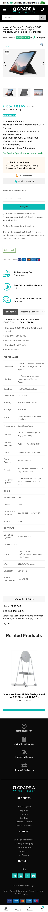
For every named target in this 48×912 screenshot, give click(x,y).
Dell (8, 623)
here (32, 226)
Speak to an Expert (26, 181)
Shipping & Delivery (24, 757)
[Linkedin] (33, 875)
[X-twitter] (20, 875)
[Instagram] (27, 875)
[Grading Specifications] (24, 739)
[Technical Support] (24, 726)
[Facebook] (14, 875)
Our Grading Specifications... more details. (23, 153)
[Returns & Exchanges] (24, 765)
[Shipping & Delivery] (24, 752)
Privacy (5, 891)
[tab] (10, 312)
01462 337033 (18, 238)
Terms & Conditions (18, 891)
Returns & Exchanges (24, 770)
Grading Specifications (24, 744)
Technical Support (24, 731)
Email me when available (14, 190)
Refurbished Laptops (22, 618)
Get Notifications (25, 176)
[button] (4, 10)
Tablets (37, 618)
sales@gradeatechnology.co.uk (27, 235)
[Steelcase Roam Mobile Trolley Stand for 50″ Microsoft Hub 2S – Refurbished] (24, 669)
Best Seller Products (23, 615)
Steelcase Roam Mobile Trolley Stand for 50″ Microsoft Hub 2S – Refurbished (24, 695)
